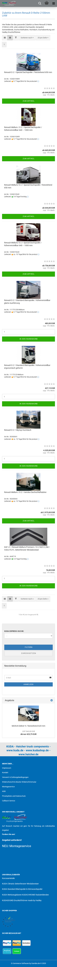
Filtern (28, 647)
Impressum (6, 768)
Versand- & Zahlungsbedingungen (15, 777)
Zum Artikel (28, 101)
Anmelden (28, 684)
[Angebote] (51, 700)
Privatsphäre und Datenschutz (14, 796)
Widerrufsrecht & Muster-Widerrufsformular (19, 782)
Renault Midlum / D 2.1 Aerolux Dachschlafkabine (25, 492)
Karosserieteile (8, 878)
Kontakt (5, 772)
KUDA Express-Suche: (14, 631)
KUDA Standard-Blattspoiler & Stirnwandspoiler (22, 889)
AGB (4, 791)
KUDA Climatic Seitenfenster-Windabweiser (20, 884)
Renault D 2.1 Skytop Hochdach (17, 430)
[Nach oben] (49, 963)
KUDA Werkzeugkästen (12, 895)
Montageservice (8, 787)
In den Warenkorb (28, 339)
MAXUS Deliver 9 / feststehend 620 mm (28, 726)
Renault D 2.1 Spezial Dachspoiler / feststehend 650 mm (28, 72)
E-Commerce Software (20, 963)
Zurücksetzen (28, 653)
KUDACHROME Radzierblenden (35, 895)
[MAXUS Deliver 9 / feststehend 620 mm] (28, 713)
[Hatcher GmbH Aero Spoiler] (8, 3)
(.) (38, 81)
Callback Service (8, 801)
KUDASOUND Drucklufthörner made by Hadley (22, 900)
